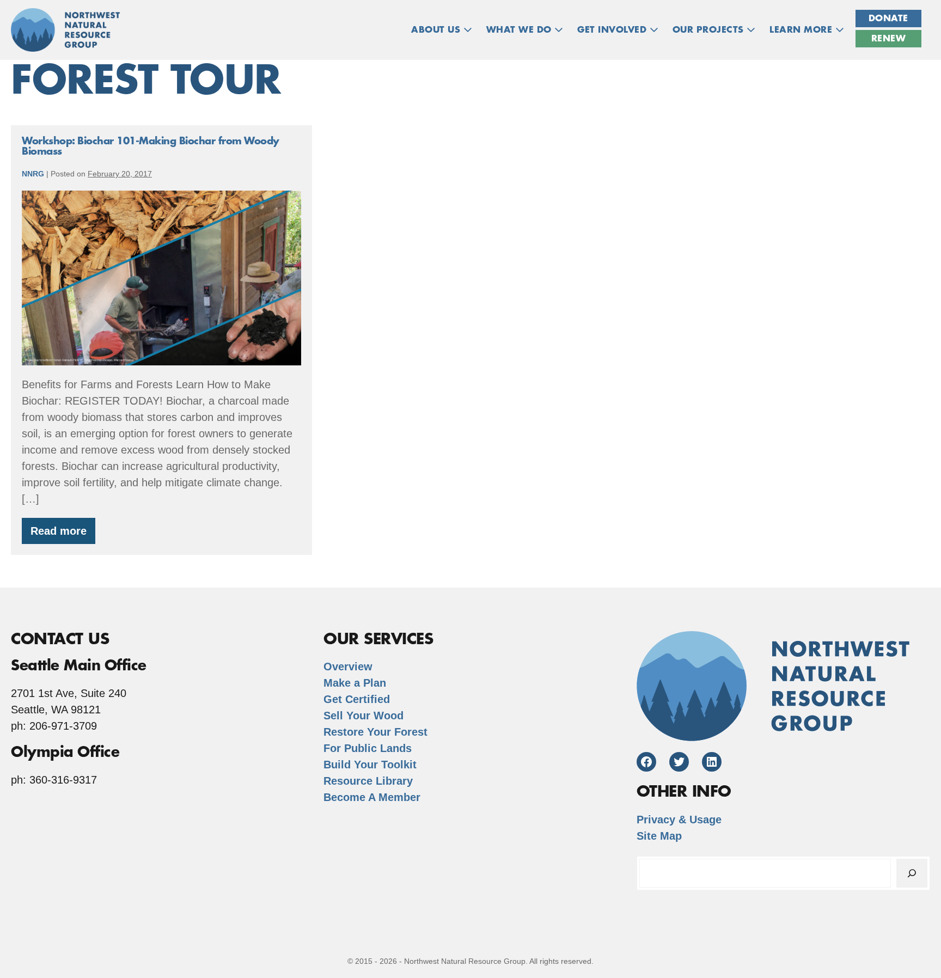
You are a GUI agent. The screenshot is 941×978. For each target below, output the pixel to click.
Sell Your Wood (363, 716)
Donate (888, 18)
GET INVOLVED (613, 30)
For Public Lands (367, 748)
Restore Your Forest (375, 732)
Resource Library (368, 781)
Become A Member (371, 797)
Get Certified (356, 699)
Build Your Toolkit (370, 765)
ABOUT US (437, 30)
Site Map (659, 836)
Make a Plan (354, 683)
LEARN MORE (802, 30)
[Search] (911, 873)
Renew (888, 38)
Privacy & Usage (679, 820)
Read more (62, 534)
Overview (347, 667)
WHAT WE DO (520, 30)
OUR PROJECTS (710, 30)
